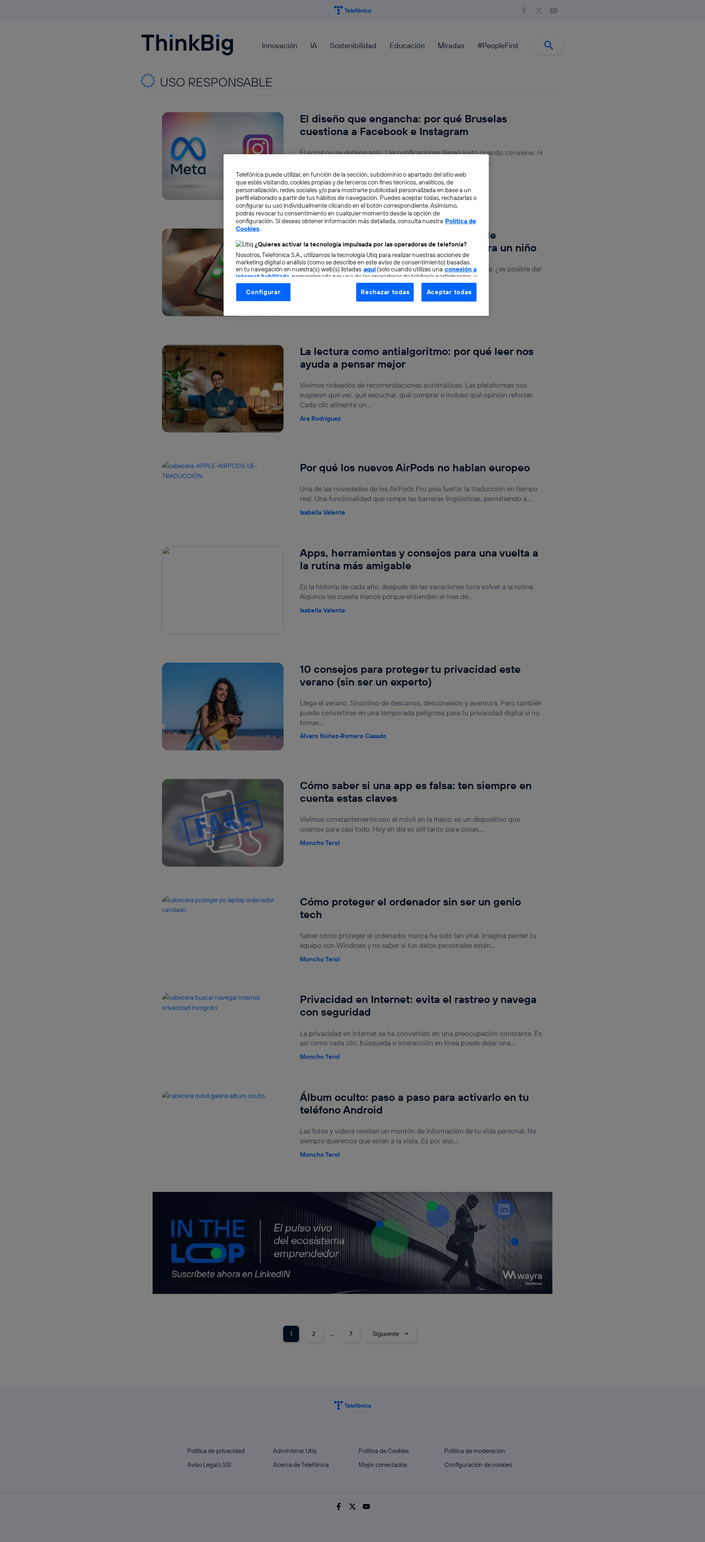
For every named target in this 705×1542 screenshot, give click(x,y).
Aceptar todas (449, 292)
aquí (370, 269)
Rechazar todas (385, 292)
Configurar (263, 292)
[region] (356, 235)
